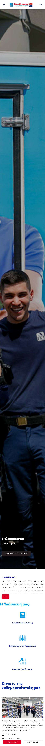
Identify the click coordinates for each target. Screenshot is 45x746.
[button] (3, 730)
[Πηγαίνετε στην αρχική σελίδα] (21, 4)
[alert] (22, 732)
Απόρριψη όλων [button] (32, 742)
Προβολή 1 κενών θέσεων (16, 553)
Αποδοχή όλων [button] (12, 742)
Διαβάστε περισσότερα (27, 727)
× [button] (43, 720)
